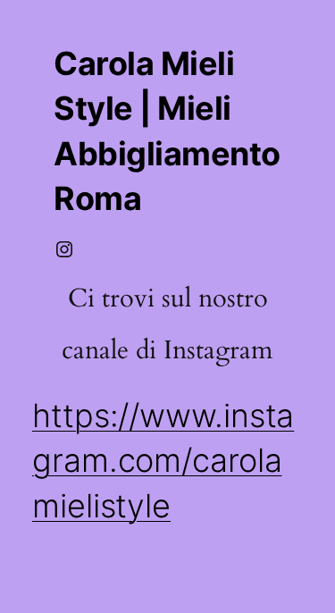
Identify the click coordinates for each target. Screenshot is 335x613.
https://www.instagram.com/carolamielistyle (163, 460)
